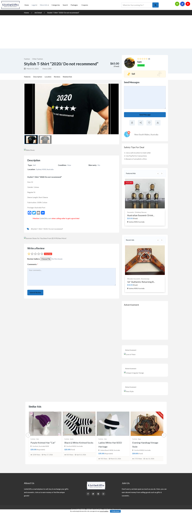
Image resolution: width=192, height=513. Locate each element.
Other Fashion (37, 59)
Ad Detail (38, 13)
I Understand (115, 511)
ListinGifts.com (45, 218)
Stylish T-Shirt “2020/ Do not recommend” (63, 13)
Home (26, 5)
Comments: (32, 264)
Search (65, 5)
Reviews (57, 77)
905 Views (69, 459)
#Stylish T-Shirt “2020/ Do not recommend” (47, 229)
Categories (56, 5)
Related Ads (67, 77)
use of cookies (104, 511)
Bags (105, 439)
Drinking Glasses (141, 212)
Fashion (27, 59)
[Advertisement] (96, 31)
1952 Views (138, 459)
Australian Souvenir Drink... (140, 215)
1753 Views (104, 459)
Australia (154, 134)
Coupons (84, 5)
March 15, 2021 (32, 69)
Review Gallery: (33, 259)
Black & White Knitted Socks (44, 442)
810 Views (35, 455)
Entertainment (132, 279)
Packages (74, 5)
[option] (145, 202)
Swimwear (141, 439)
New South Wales (142, 134)
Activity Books (143, 279)
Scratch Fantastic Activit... (140, 281)
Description (37, 77)
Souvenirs (130, 212)
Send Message (144, 115)
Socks (38, 439)
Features (27, 77)
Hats (71, 439)
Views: (46, 69)
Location (48, 77)
